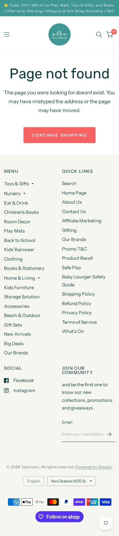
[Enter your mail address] (109, 434)
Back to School (19, 240)
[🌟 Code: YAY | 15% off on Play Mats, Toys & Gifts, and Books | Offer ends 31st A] (59, 8)
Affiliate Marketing (81, 221)
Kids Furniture (19, 287)
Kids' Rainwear (19, 249)
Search (69, 183)
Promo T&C (74, 249)
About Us (72, 202)
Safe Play (71, 267)
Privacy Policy (77, 312)
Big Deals (13, 343)
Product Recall (77, 258)
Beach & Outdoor (22, 315)
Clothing (13, 259)
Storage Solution (22, 297)
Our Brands (16, 353)
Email (67, 422)
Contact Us (74, 211)
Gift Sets (13, 325)
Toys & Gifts (16, 184)
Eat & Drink (16, 203)
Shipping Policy (78, 294)
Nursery (12, 193)
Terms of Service (79, 322)
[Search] (99, 34)
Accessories (16, 306)
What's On (73, 331)
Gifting (69, 230)
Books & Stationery (24, 268)
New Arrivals (17, 334)
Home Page (74, 193)
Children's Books (21, 212)
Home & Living (19, 278)
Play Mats (14, 231)
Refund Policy (76, 303)
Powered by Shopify (94, 466)
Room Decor (17, 222)
